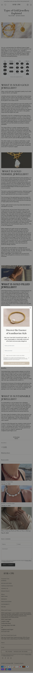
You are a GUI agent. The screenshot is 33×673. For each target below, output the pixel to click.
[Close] (30, 308)
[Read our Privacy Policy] (29, 358)
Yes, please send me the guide (16, 363)
